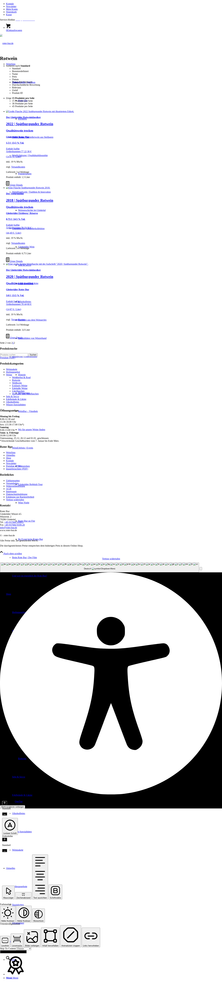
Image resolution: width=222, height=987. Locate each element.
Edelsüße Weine (19, 388)
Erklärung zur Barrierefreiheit (20, 497)
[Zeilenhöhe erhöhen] (4, 839)
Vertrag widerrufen (15, 499)
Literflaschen (18, 391)
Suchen (33, 355)
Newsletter (11, 6)
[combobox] (99, 567)
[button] (201, 568)
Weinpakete (11, 369)
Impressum (11, 491)
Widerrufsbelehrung (15, 486)
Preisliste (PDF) (13, 466)
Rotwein (16, 380)
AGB (8, 488)
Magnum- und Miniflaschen (25, 393)
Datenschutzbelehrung (16, 494)
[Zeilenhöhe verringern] (4, 850)
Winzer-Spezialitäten (16, 404)
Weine (9, 374)
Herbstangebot (13, 372)
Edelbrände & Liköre (16, 399)
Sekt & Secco (12, 396)
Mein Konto (12, 9)
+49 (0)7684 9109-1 (14, 522)
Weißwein (17, 383)
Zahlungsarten (13, 480)
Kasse (9, 14)
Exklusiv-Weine (19, 385)
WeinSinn (10, 452)
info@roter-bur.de (8, 527)
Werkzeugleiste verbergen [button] (12, 807)
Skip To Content (8, 948)
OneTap (19, 801)
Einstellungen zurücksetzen (13, 952)
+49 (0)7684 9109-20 (14, 525)
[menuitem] (114, 3)
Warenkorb (11, 12)
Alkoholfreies (12, 402)
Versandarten (12, 483)
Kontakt (10, 3)
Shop (8, 458)
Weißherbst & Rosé (21, 377)
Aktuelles (10, 455)
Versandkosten (18, 167)
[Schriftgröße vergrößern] (4, 803)
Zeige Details (16, 185)
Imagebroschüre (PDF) (17, 469)
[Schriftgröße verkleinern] (4, 814)
